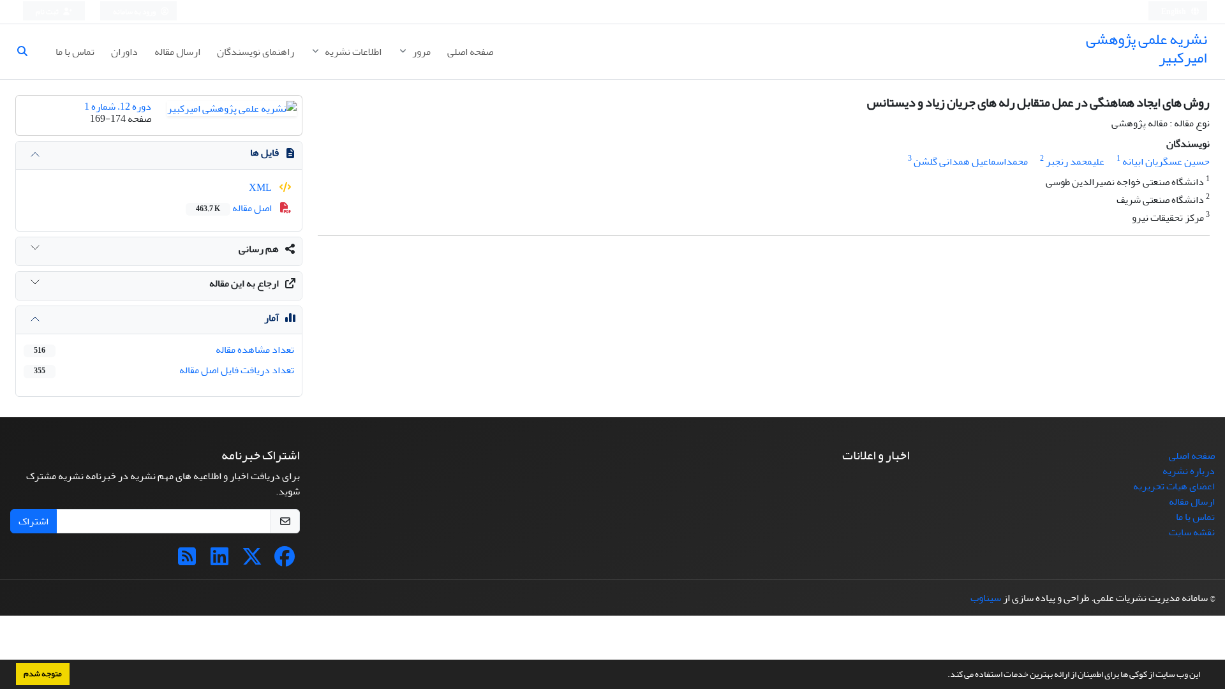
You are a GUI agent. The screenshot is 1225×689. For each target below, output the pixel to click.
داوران (124, 51)
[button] (944, 676)
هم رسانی (259, 248)
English (1174, 11)
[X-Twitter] (252, 560)
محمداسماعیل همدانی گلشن (971, 161)
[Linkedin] (219, 560)
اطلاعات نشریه (352, 51)
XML (261, 187)
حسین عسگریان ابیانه (1166, 161)
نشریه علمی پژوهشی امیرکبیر (1146, 48)
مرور (420, 51)
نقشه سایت (1192, 532)
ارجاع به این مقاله (244, 283)
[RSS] (187, 560)
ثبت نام (48, 11)
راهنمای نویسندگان (255, 51)
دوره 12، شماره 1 (117, 106)
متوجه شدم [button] (43, 673)
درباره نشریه (1188, 470)
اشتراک (33, 521)
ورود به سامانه (135, 11)
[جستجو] (27, 52)
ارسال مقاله (177, 51)
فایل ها (264, 152)
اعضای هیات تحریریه (1174, 486)
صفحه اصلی (470, 51)
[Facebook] (284, 560)
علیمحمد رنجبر (1075, 161)
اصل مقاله (235, 208)
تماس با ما (75, 51)
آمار (271, 317)
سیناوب (985, 597)
